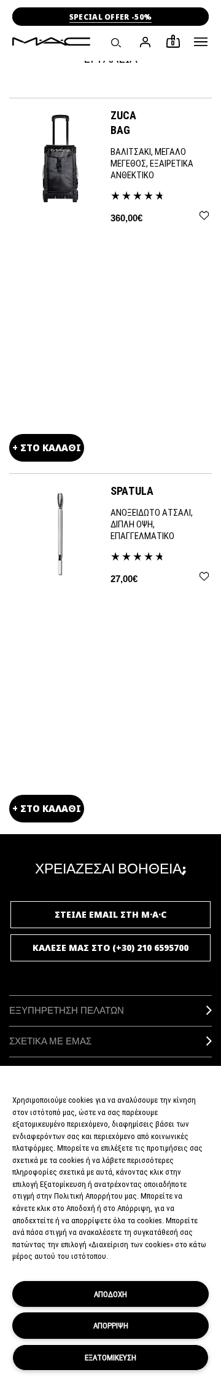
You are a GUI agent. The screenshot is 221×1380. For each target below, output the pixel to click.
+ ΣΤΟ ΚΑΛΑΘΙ (46, 447)
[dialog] (161, 122)
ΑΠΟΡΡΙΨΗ (110, 1325)
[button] (200, 42)
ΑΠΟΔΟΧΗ (110, 1293)
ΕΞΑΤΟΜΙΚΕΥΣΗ (110, 1357)
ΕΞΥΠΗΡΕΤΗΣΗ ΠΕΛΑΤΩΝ (66, 1010)
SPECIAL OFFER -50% (110, 17)
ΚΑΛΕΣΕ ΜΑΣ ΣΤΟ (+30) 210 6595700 (110, 947)
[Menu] (200, 42)
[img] (59, 157)
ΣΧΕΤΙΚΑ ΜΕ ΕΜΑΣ (50, 1041)
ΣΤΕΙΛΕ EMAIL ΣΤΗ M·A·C (110, 914)
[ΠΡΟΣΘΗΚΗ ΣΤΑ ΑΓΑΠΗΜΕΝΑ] (204, 215)
